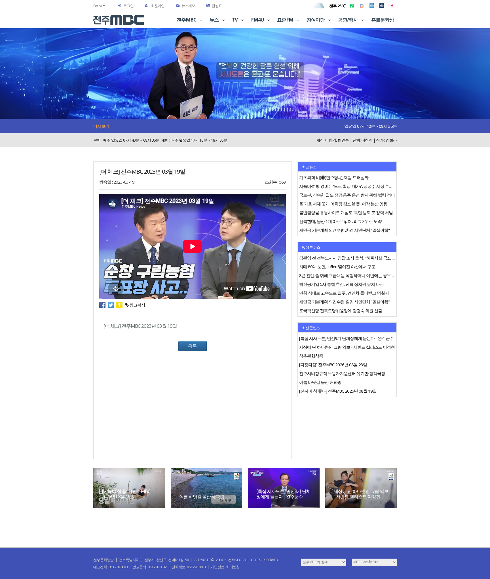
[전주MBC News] (382, 5)
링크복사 (136, 305)
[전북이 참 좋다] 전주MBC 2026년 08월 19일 (126, 494)
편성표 (217, 5)
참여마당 (316, 19)
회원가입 (157, 5)
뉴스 (214, 19)
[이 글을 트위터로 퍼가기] (112, 305)
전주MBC (187, 19)
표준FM (285, 19)
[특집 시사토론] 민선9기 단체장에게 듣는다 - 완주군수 (283, 494)
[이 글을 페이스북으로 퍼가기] (103, 305)
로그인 (128, 5)
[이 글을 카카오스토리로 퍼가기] (120, 305)
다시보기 (101, 126)
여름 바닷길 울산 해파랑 (201, 496)
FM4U (258, 19)
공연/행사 (348, 19)
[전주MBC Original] (372, 5)
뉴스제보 (188, 5)
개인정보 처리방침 (225, 566)
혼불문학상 (382, 19)
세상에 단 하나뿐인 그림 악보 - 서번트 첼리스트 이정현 (361, 494)
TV (235, 19)
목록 (192, 346)
